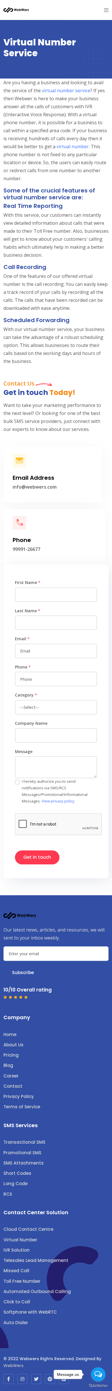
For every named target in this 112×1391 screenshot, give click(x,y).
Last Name (27, 610)
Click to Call (16, 1302)
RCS (7, 1194)
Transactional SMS (24, 1142)
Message (23, 751)
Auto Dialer (15, 1323)
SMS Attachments (23, 1163)
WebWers (13, 1365)
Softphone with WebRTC (30, 1312)
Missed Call (16, 1271)
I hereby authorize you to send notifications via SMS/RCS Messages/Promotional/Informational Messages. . (55, 791)
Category (26, 695)
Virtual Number (20, 1240)
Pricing (11, 1055)
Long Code (15, 1184)
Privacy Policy (18, 1096)
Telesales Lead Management (35, 1260)
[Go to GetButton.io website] (98, 1385)
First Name (27, 582)
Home (9, 1034)
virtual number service (66, 90)
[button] (106, 10)
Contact (12, 1086)
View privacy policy (58, 801)
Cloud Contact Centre (28, 1229)
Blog (8, 1065)
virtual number (73, 146)
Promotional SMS (22, 1153)
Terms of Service (21, 1107)
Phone (23, 667)
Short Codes (17, 1173)
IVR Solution (16, 1250)
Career (11, 1076)
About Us (13, 1045)
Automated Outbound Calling (37, 1291)
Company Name (31, 723)
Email (22, 638)
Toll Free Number (21, 1281)
